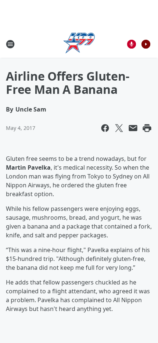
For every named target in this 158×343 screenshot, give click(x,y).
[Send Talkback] (131, 44)
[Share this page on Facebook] (105, 128)
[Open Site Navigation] (10, 44)
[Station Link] (79, 44)
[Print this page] (147, 128)
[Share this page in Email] (133, 128)
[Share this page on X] (119, 128)
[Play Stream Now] (145, 44)
